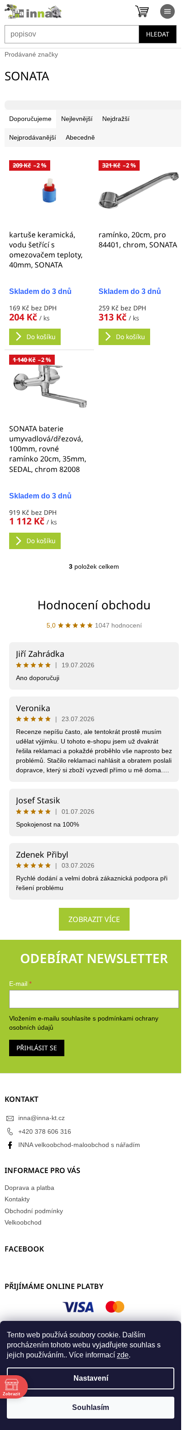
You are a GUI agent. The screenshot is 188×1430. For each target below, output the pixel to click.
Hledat (157, 34)
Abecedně (80, 137)
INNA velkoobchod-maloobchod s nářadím (79, 1144)
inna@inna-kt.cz (41, 1117)
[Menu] (167, 11)
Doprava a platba (29, 1187)
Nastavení (90, 1378)
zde (123, 1355)
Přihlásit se (36, 1047)
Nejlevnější (77, 118)
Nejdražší (116, 118)
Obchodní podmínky (34, 1211)
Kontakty (17, 1199)
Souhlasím (90, 1407)
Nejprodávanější (32, 137)
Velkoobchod (23, 1222)
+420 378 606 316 (44, 1131)
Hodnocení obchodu (94, 605)
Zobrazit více (94, 919)
